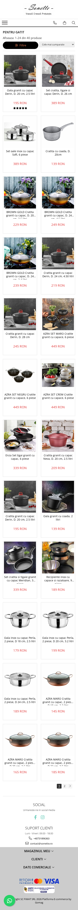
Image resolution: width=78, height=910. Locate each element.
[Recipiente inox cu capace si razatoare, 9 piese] (58, 557)
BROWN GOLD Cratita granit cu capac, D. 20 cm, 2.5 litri (20, 214)
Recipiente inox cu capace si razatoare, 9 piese (58, 579)
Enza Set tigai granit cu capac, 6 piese (20, 457)
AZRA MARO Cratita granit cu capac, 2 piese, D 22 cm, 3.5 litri (58, 762)
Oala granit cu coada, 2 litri (58, 518)
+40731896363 (41, 838)
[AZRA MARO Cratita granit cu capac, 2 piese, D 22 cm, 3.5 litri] (58, 740)
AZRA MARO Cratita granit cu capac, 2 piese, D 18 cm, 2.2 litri (58, 701)
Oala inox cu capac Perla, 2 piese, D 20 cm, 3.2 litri (58, 639)
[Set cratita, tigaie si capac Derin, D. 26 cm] (58, 71)
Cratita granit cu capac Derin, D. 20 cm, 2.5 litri (20, 518)
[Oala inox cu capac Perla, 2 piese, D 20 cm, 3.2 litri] (58, 618)
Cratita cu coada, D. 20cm (58, 153)
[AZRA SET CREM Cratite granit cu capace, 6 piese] (58, 375)
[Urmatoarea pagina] (69, 786)
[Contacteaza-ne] (55, 23)
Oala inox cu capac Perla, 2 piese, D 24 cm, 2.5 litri (20, 700)
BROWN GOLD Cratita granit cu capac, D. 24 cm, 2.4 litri (20, 275)
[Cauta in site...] (73, 23)
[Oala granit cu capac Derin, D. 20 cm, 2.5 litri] (20, 71)
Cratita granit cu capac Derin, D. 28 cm (20, 335)
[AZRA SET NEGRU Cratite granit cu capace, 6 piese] (20, 375)
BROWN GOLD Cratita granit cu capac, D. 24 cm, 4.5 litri (58, 214)
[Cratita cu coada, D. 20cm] (58, 132)
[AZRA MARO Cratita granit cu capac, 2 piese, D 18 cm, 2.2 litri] (58, 679)
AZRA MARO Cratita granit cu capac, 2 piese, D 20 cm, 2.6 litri (20, 762)
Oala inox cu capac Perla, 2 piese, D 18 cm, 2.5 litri (20, 639)
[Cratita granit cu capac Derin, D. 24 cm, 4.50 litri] (58, 253)
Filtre (22, 45)
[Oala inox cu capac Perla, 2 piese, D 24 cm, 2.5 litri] (20, 679)
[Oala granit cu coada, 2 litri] (58, 497)
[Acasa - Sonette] (39, 9)
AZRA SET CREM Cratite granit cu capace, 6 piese (58, 396)
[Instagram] (42, 817)
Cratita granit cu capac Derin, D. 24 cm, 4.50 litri (58, 274)
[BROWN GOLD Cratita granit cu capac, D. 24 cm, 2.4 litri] (20, 253)
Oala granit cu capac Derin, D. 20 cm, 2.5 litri (20, 92)
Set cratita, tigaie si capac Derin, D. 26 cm (58, 92)
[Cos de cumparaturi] (64, 23)
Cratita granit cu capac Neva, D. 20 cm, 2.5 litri (58, 457)
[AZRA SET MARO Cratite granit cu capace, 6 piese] (58, 314)
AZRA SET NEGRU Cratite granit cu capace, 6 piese (20, 396)
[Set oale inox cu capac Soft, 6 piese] (20, 132)
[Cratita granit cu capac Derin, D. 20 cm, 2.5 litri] (20, 497)
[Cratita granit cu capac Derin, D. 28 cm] (20, 314)
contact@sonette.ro (41, 843)
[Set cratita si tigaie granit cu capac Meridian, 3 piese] (20, 557)
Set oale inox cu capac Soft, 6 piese (20, 153)
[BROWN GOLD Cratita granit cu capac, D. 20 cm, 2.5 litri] (20, 192)
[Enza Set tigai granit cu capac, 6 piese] (20, 436)
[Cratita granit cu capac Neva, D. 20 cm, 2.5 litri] (58, 436)
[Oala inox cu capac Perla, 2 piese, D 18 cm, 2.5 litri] (20, 618)
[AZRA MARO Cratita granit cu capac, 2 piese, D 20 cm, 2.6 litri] (20, 740)
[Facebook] (35, 817)
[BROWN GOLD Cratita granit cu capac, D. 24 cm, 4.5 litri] (58, 192)
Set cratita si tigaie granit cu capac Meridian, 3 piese (20, 579)
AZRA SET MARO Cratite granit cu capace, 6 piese (58, 335)
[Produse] (5, 24)
